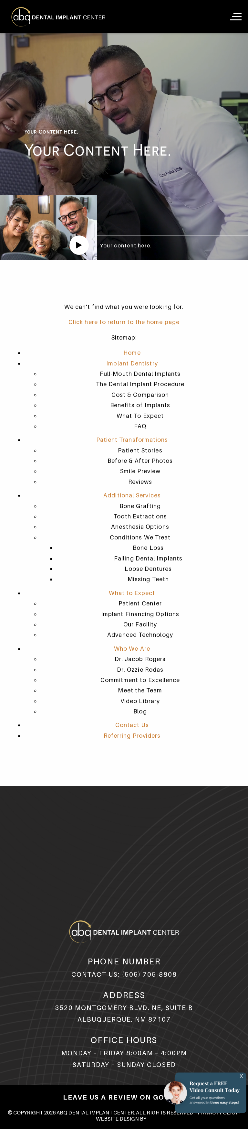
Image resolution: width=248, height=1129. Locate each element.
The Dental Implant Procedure (140, 384)
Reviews (140, 481)
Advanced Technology (140, 634)
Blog (140, 711)
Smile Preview (140, 471)
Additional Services (132, 495)
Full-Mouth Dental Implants (140, 373)
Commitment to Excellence (140, 680)
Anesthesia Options (140, 526)
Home (131, 352)
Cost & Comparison (140, 394)
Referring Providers (132, 735)
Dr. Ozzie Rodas (140, 669)
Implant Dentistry (132, 363)
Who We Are (132, 648)
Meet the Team (140, 690)
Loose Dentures (148, 568)
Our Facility (140, 624)
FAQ (140, 426)
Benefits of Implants (140, 405)
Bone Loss (148, 547)
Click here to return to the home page (124, 322)
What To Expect (140, 415)
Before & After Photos (140, 460)
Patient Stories (140, 450)
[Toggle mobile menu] (236, 16)
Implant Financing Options (140, 614)
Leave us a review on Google (124, 1097)
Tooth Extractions (140, 516)
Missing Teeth (148, 579)
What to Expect (132, 593)
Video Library (140, 701)
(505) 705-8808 (149, 974)
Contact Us (132, 725)
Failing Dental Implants (148, 558)
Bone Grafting (140, 506)
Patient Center (140, 603)
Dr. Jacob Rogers (140, 659)
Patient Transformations (132, 439)
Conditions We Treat (140, 537)
